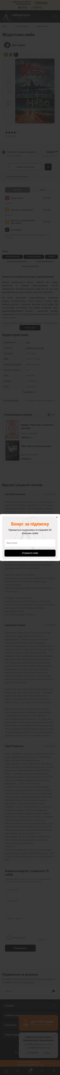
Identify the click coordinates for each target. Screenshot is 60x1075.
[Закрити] (56, 517)
